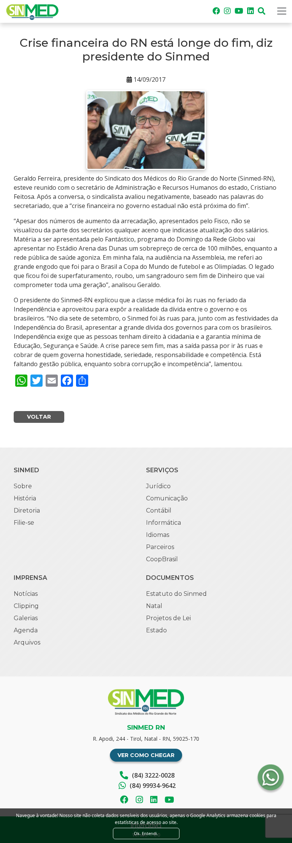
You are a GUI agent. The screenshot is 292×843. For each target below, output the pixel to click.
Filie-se (24, 522)
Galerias (26, 618)
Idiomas (157, 534)
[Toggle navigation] (281, 11)
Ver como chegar (146, 755)
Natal (154, 606)
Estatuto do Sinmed (176, 593)
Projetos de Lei (168, 618)
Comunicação (167, 498)
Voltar (39, 416)
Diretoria (27, 510)
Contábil (158, 510)
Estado (156, 630)
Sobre (23, 486)
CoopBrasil (162, 559)
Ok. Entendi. (146, 833)
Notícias (26, 593)
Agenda (26, 630)
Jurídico (158, 486)
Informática (163, 522)
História (25, 498)
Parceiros (160, 547)
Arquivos (27, 642)
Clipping (26, 606)
